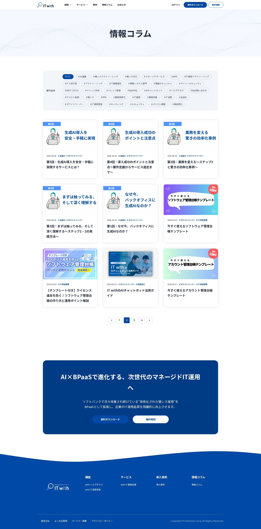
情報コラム (107, 4)
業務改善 (152, 97)
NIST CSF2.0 (71, 90)
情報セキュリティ (163, 83)
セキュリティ (137, 104)
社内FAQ (132, 90)
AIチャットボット (153, 90)
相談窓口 (177, 104)
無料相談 (216, 4)
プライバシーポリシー (102, 520)
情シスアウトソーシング (105, 76)
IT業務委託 (115, 83)
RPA (103, 97)
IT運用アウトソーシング (196, 76)
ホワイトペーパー (74, 104)
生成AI (183, 97)
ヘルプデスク (176, 90)
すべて (68, 76)
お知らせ (121, 4)
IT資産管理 (96, 104)
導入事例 (160, 484)
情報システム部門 (137, 83)
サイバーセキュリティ (190, 83)
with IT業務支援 (128, 484)
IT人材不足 (71, 83)
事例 (95, 4)
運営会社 (45, 520)
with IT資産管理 (93, 489)
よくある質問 (60, 520)
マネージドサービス (154, 76)
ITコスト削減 (72, 97)
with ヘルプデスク (94, 484)
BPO (174, 76)
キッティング (116, 104)
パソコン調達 (158, 104)
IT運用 (136, 97)
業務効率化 (119, 97)
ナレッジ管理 (113, 90)
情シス (90, 97)
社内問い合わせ (199, 90)
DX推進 (82, 76)
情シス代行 (131, 76)
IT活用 (168, 97)
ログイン (176, 4)
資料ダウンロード (195, 4)
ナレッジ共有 (92, 90)
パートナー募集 (79, 520)
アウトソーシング (93, 83)
